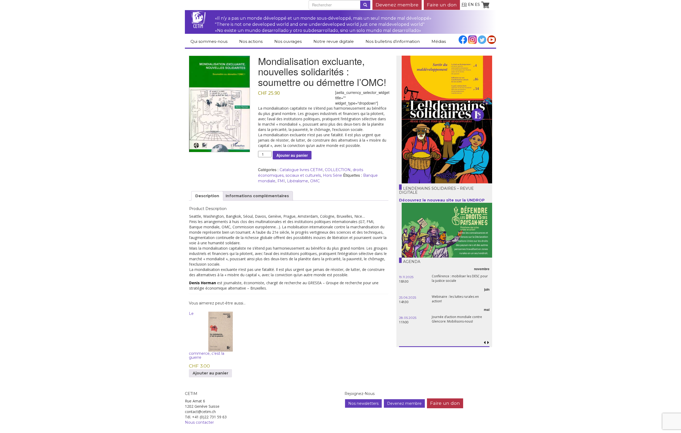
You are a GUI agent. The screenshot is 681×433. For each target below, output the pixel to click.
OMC (315, 181)
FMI (281, 181)
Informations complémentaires (257, 195)
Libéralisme (297, 181)
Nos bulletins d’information (393, 41)
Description (207, 195)
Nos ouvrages (288, 41)
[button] (488, 342)
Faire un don (442, 4)
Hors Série (332, 175)
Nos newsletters (363, 403)
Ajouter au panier (292, 155)
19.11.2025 (406, 277)
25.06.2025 (407, 297)
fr (464, 4)
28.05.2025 (407, 318)
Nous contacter (199, 422)
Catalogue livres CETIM (301, 169)
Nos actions (251, 41)
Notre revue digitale (333, 41)
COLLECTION (338, 169)
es (477, 4)
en (471, 4)
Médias (438, 41)
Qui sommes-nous (208, 41)
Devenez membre (397, 4)
